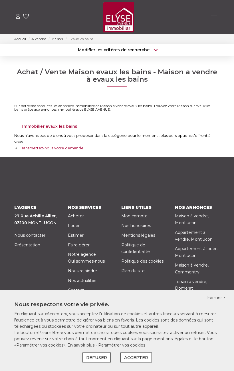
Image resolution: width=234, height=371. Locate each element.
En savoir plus (81, 345)
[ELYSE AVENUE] (119, 17)
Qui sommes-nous (86, 261)
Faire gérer (79, 245)
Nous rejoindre (82, 270)
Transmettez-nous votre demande (52, 148)
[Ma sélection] (26, 17)
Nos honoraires (136, 225)
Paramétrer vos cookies (121, 345)
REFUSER (96, 357)
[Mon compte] (18, 17)
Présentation (27, 245)
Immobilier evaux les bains (49, 126)
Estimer (76, 235)
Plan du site (133, 270)
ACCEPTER (136, 357)
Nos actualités (82, 280)
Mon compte (134, 216)
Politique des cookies (142, 261)
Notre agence (82, 254)
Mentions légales (138, 235)
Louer (74, 225)
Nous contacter (29, 235)
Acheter (76, 216)
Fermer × (216, 297)
